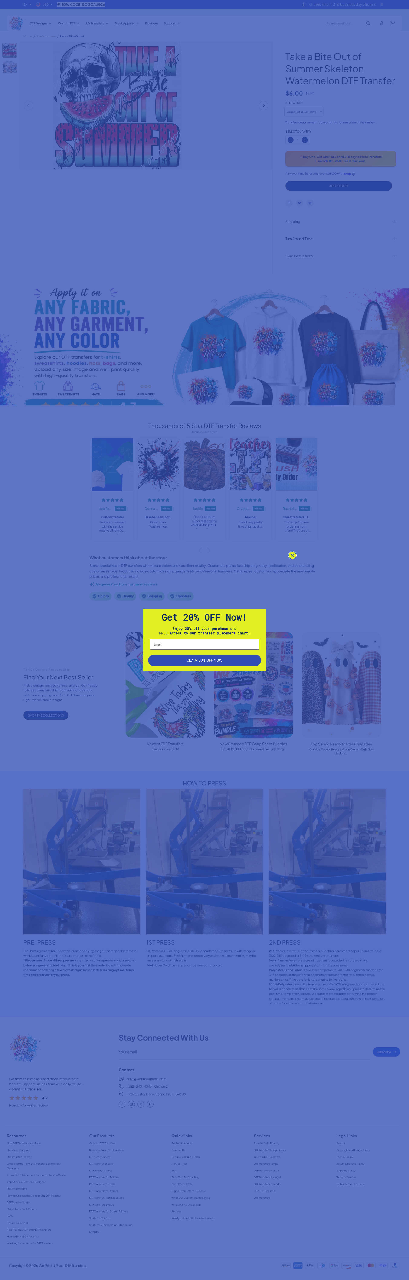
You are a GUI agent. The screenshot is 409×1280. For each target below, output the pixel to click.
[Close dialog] (292, 555)
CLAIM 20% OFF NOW (204, 660)
